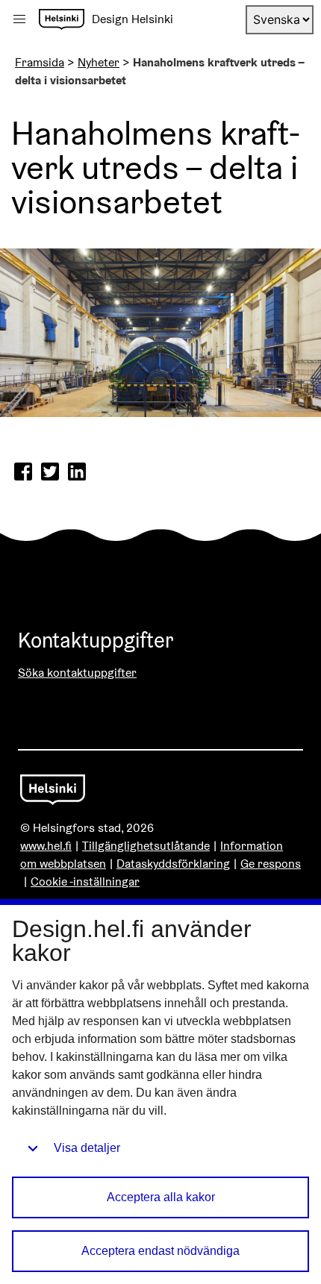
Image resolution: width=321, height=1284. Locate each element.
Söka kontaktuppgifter (77, 672)
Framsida (39, 62)
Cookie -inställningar (85, 881)
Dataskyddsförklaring (173, 863)
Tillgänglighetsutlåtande (146, 846)
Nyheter (98, 62)
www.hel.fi (46, 846)
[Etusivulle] (61, 19)
